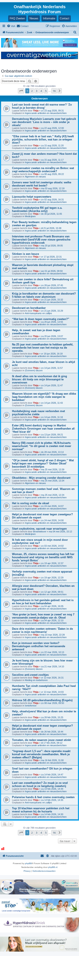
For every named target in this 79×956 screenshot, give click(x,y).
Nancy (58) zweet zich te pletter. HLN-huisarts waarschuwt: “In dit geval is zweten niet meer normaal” (41, 446)
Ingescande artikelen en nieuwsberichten (46, 113)
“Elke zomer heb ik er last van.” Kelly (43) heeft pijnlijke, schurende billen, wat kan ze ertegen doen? (43, 139)
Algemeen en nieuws (35, 176)
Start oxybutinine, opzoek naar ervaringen (39, 528)
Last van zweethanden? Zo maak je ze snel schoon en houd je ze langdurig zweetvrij (40, 784)
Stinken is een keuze (25, 253)
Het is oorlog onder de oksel (30, 503)
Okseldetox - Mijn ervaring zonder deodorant (41, 477)
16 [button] (54, 91)
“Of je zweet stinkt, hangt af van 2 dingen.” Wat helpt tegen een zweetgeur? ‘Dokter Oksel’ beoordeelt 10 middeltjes (43, 463)
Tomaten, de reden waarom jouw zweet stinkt (41, 740)
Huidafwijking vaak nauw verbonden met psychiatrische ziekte (38, 413)
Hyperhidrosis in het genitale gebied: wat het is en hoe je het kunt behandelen (43, 602)
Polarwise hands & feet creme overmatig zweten (43, 797)
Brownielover (39, 531)
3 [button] (36, 91)
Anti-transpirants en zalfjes (38, 313)
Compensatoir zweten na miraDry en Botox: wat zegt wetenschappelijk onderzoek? (43, 170)
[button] (21, 90)
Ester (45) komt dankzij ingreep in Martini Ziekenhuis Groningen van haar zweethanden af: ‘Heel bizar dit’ (43, 428)
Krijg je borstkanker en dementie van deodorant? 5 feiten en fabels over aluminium (44, 295)
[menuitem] (11, 26)
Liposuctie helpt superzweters (31, 196)
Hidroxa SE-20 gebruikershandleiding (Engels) (42, 700)
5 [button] (46, 91)
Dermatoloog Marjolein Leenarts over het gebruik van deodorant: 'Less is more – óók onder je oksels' (44, 122)
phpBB (28, 863)
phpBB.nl (52, 867)
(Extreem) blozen (34, 370)
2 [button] (32, 91)
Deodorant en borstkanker (29, 307)
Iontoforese (30, 705)
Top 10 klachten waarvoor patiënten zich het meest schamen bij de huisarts (40, 810)
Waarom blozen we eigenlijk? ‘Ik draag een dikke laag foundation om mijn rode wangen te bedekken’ (44, 397)
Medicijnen (30, 216)
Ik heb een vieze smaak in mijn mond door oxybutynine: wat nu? (40, 541)
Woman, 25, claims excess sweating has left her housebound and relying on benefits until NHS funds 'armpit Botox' (43, 557)
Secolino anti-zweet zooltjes (30, 674)
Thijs (36, 110)
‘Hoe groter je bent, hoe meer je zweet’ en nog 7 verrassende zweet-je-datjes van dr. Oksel (43, 616)
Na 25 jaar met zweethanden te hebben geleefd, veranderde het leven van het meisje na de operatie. (42, 347)
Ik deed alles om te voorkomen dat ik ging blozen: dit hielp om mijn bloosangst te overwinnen (39, 379)
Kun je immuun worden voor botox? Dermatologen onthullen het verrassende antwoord (38, 646)
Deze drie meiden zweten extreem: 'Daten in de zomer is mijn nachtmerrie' (42, 630)
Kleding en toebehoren (36, 680)
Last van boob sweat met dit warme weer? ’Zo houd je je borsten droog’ (42, 106)
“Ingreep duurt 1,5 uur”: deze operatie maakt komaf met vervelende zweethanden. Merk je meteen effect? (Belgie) (41, 754)
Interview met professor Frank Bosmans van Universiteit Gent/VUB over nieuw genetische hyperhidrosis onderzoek (41, 239)
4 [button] (41, 91)
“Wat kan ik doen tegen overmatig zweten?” (40, 319)
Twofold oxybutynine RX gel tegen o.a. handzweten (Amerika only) (37, 209)
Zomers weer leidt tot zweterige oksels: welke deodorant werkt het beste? (41, 184)
